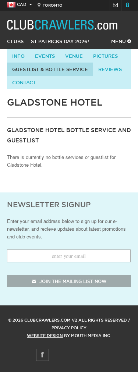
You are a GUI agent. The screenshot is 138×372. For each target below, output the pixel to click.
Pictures (105, 56)
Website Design (45, 335)
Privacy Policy (69, 328)
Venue (74, 56)
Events (45, 56)
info (18, 56)
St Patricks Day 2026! (60, 41)
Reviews (110, 69)
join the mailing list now (72, 281)
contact (24, 82)
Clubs (15, 41)
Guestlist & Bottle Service (50, 69)
